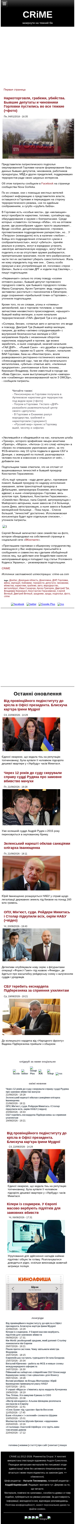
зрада (48, 593)
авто (40, 585)
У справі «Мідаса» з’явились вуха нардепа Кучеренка (36, 1389)
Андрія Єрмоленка (57, 1460)
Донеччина (45, 580)
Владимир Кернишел (15, 591)
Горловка (63, 580)
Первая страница (15, 89)
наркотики (20, 585)
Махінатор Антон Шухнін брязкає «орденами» (32, 1421)
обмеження (37, 1476)
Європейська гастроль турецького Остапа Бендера (35, 1358)
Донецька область (28, 580)
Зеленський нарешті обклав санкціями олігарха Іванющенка (37, 846)
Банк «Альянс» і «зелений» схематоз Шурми (31, 1415)
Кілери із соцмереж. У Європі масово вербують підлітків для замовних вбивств (34, 1208)
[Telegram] (51, 1073)
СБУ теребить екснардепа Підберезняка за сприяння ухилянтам (36, 989)
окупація (15, 583)
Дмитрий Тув (62, 588)
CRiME (37, 14)
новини (23, 1445)
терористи (38, 583)
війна (7, 583)
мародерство (51, 585)
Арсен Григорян (45, 588)
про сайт (43, 1445)
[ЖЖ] (42, 1073)
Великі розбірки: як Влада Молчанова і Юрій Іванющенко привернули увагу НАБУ (31, 1382)
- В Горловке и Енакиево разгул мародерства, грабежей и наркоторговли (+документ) (32, 418)
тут (51, 1484)
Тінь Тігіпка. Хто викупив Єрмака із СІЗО (28, 1395)
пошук (63, 1445)
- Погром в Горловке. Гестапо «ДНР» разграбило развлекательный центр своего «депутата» (35, 407)
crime (7, 596)
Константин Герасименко (42, 591)
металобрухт (11, 588)
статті (32, 1445)
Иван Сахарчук (27, 588)
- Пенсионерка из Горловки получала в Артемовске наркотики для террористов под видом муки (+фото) (37, 397)
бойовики (27, 583)
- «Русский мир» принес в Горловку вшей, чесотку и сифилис (34, 426)
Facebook (47, 183)
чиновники (62, 583)
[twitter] (31, 604)
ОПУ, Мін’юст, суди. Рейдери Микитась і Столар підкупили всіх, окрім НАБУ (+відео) (37, 916)
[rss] (61, 604)
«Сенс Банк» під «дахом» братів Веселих (29, 1409)
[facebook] (17, 604)
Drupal (49, 1456)
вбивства (9, 585)
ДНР (54, 580)
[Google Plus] (47, 604)
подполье (57, 593)
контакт (53, 1445)
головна (13, 1445)
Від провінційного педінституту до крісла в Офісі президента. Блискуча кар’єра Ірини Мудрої (35, 705)
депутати (51, 583)
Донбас (13, 580)
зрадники (38, 593)
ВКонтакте (31, 539)
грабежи (31, 585)
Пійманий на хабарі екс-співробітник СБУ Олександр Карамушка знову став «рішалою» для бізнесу (36, 1373)
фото (67, 593)
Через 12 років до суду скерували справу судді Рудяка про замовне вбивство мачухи (33, 777)
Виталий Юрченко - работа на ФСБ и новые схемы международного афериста (34, 1365)
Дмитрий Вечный (23, 593)
